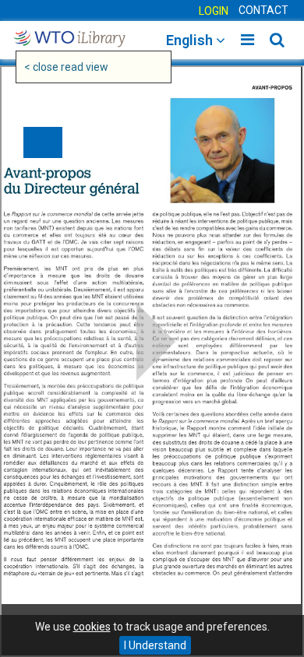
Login (213, 11)
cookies (92, 626)
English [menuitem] (191, 40)
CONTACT (263, 10)
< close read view (66, 67)
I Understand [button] (155, 645)
